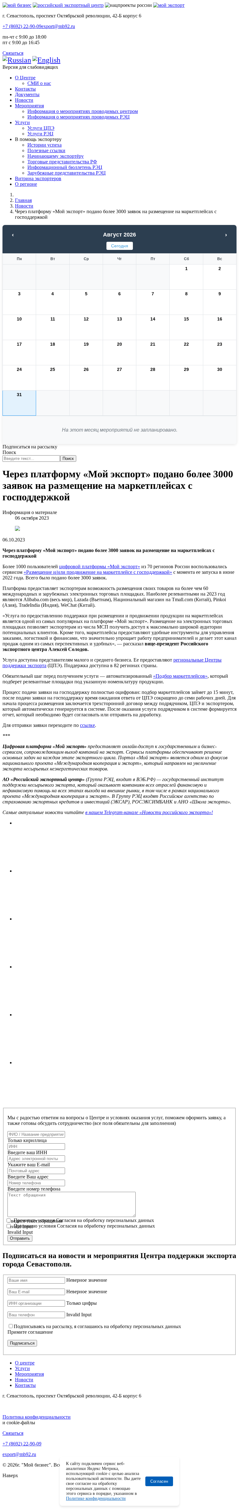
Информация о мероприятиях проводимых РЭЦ (78, 116)
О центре (25, 1362)
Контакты (25, 88)
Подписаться (22, 1343)
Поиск (9, 452)
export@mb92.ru (58, 26)
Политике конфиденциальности (96, 1498)
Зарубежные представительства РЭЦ (66, 173)
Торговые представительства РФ (62, 161)
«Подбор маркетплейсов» (180, 676)
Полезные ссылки (46, 150)
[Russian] (16, 60)
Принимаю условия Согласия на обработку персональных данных (84, 1226)
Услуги (22, 122)
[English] (46, 60)
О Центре (25, 77)
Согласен (159, 1481)
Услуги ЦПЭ (40, 128)
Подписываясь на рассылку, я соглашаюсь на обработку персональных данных (97, 1326)
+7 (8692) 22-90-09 (21, 26)
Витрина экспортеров (38, 178)
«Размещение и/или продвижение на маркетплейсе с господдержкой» (98, 572)
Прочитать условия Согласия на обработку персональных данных (84, 1220)
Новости (24, 100)
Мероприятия (29, 105)
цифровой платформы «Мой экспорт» (99, 566)
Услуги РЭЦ (40, 133)
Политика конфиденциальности (36, 1417)
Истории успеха (44, 144)
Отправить (20, 1238)
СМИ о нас (39, 83)
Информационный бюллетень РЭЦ (64, 167)
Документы (27, 94)
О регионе (26, 184)
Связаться (12, 53)
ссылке (87, 725)
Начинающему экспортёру (55, 156)
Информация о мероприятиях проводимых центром (82, 111)
